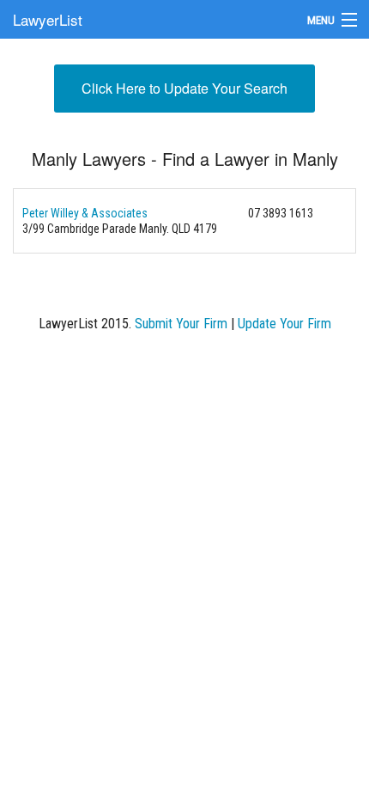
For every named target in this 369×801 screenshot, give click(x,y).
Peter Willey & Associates (85, 213)
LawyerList (47, 19)
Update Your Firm (284, 323)
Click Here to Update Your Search (184, 88)
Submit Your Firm (181, 323)
